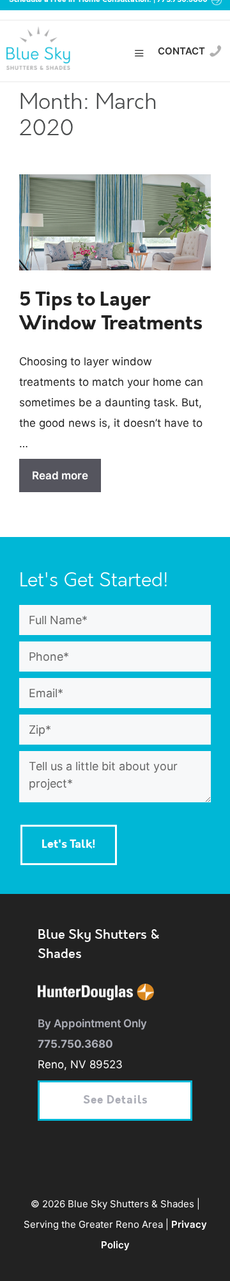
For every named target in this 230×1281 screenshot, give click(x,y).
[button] (139, 54)
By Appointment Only (92, 1023)
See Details (115, 1101)
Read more (60, 475)
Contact (181, 51)
